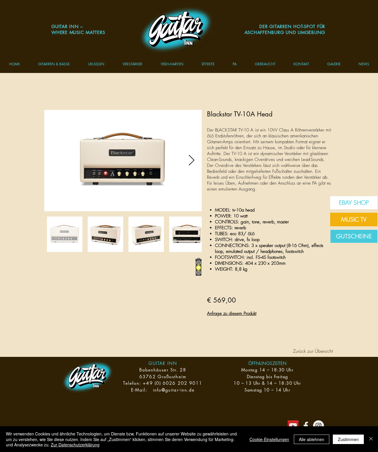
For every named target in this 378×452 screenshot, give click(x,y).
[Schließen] (370, 439)
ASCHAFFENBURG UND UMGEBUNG (285, 32)
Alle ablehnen (311, 439)
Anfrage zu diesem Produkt (231, 313)
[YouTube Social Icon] (293, 425)
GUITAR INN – (67, 26)
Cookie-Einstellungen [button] (269, 439)
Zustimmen (348, 439)
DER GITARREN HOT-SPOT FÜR (292, 26)
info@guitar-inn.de (174, 390)
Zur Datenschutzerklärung (75, 445)
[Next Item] (191, 160)
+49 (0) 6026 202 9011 (172, 383)
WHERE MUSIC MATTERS (78, 32)
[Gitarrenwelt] (305, 425)
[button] (54, 64)
